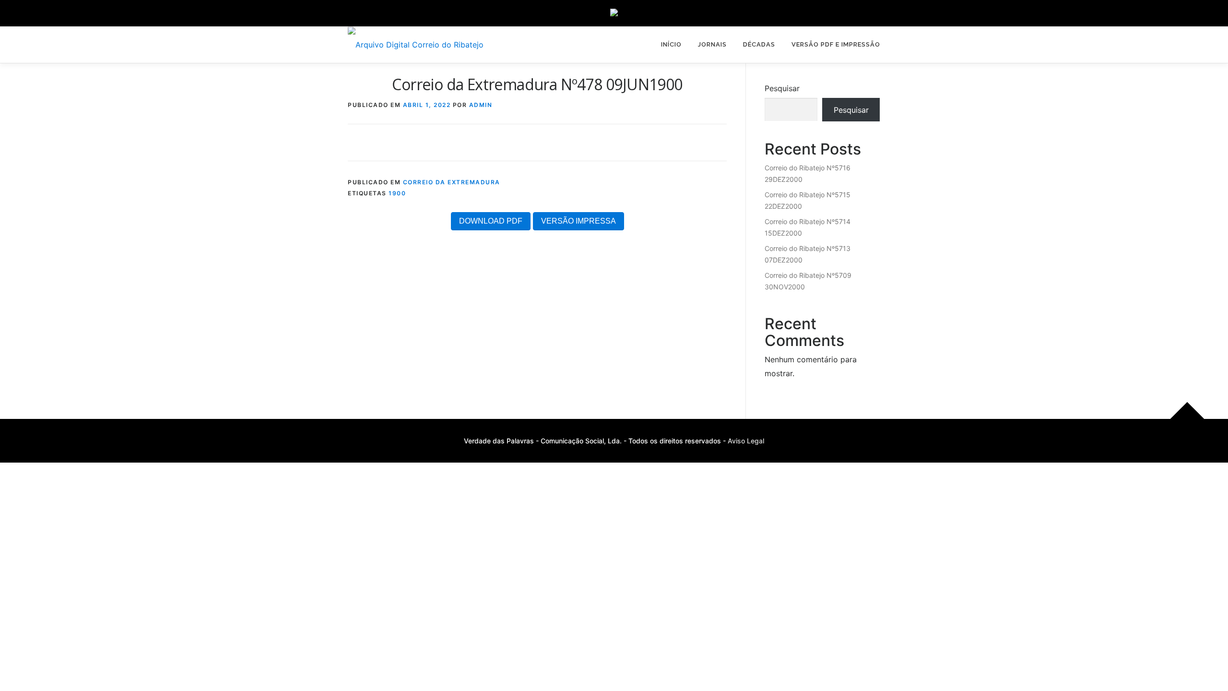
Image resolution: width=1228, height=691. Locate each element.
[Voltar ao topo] (1187, 419)
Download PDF (490, 221)
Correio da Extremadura (451, 182)
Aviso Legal (746, 441)
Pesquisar (782, 88)
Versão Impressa (578, 221)
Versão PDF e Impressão (835, 44)
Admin (481, 104)
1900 (397, 193)
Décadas (759, 44)
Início (671, 44)
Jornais (712, 44)
